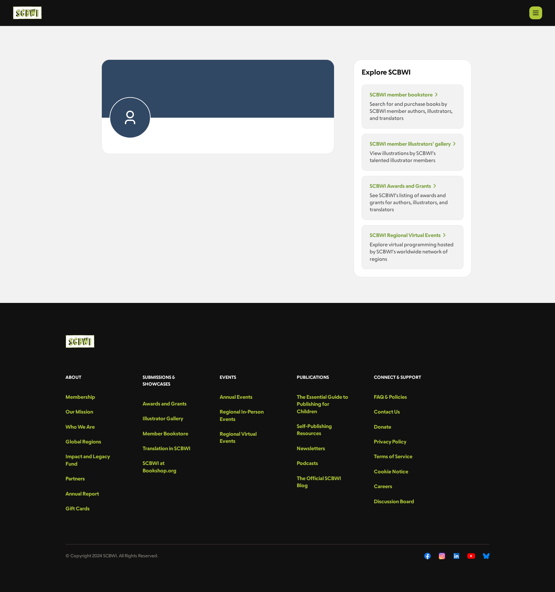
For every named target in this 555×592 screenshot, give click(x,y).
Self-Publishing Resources (314, 429)
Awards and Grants (165, 403)
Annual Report (82, 493)
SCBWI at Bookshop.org (159, 466)
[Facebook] (427, 556)
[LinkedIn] (456, 556)
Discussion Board (394, 501)
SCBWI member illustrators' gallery (410, 144)
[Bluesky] (486, 556)
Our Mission (79, 411)
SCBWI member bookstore (401, 94)
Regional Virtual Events (238, 437)
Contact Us (387, 411)
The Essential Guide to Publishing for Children (322, 404)
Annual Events (236, 397)
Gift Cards (78, 508)
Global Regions (83, 441)
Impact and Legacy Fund (88, 460)
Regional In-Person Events (242, 415)
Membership (80, 397)
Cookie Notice (391, 471)
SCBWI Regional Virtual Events (405, 235)
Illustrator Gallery (163, 418)
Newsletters (311, 448)
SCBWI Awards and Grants (400, 186)
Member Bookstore (165, 433)
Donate (382, 427)
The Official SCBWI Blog (319, 481)
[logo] (27, 12)
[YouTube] (471, 556)
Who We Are (80, 427)
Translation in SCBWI (166, 448)
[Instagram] (442, 556)
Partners (75, 478)
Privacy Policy (390, 441)
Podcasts (307, 463)
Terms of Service (393, 456)
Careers (383, 486)
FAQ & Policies (390, 397)
